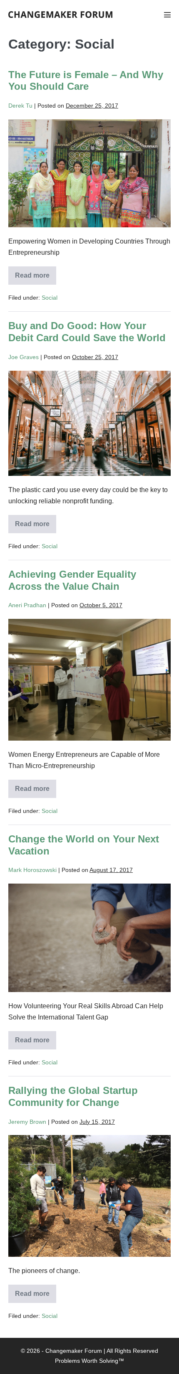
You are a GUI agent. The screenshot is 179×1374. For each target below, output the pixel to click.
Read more (35, 278)
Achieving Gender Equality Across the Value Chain (72, 580)
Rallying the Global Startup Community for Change (73, 1096)
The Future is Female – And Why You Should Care (85, 80)
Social (49, 297)
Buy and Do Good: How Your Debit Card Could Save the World (87, 331)
